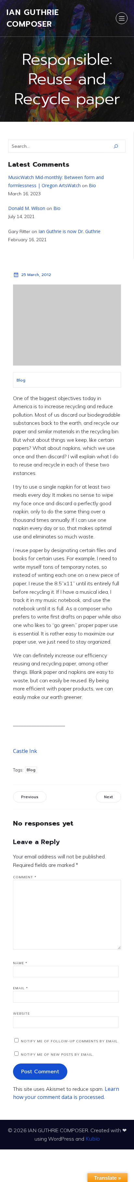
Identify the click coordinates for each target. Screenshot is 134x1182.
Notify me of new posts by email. (57, 1054)
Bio (92, 185)
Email (20, 988)
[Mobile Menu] (121, 18)
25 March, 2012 (36, 275)
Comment (24, 877)
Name (20, 963)
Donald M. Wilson (26, 208)
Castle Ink (25, 751)
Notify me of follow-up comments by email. (70, 1041)
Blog (21, 380)
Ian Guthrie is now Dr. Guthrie (69, 231)
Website (21, 1013)
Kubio (93, 1138)
